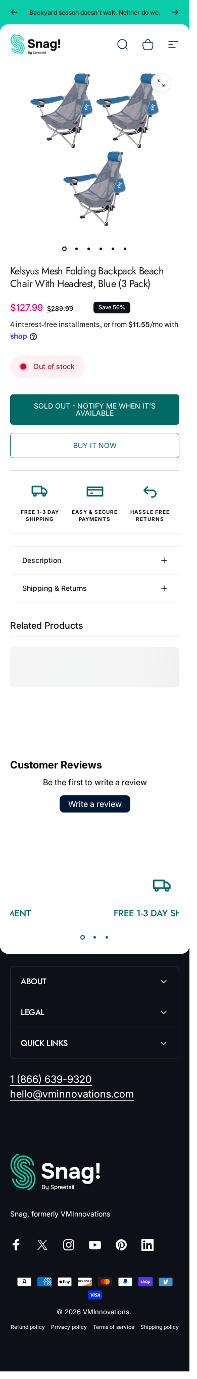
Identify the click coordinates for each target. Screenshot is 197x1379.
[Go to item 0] (65, 248)
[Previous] (14, 12)
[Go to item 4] (101, 248)
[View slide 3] (107, 937)
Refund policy (28, 1327)
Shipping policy (159, 1327)
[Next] (175, 12)
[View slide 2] (95, 937)
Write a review (95, 804)
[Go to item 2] (77, 248)
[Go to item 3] (89, 248)
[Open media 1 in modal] (161, 83)
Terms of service (113, 1327)
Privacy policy (69, 1327)
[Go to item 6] (125, 248)
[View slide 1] (83, 937)
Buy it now (95, 445)
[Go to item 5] (113, 248)
